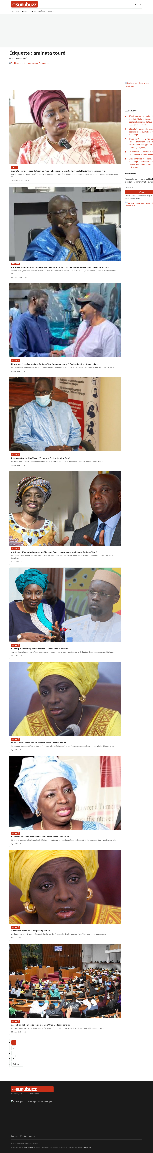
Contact (14, 1136)
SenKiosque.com (29, 1147)
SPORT (50, 11)
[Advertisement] (76, 30)
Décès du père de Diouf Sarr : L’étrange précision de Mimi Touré (40, 458)
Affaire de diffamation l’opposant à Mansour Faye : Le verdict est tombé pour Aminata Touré (54, 552)
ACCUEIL (15, 11)
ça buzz (14, 167)
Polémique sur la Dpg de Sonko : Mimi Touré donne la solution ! (40, 648)
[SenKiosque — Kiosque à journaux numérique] (76, 1116)
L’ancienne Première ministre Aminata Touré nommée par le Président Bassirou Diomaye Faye (55, 364)
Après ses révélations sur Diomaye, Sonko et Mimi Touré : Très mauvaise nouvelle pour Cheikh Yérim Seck (60, 267)
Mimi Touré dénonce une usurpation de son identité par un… (39, 742)
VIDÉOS (41, 11)
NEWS (24, 11)
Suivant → (17, 1064)
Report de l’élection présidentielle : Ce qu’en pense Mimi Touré (40, 836)
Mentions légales (27, 1136)
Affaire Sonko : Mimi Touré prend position (30, 930)
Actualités (15, 264)
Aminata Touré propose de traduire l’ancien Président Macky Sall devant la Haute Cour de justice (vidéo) (59, 171)
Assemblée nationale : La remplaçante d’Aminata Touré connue (40, 1025)
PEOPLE (33, 11)
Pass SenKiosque (85, 1147)
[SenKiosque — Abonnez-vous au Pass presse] (65, 76)
